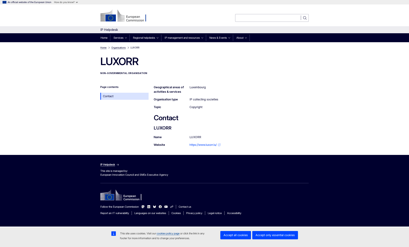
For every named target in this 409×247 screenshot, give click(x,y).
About (239, 37)
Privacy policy (194, 213)
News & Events (218, 37)
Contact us (185, 206)
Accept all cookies (236, 235)
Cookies (176, 213)
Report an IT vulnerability (114, 213)
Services (118, 37)
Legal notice (215, 213)
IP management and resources (182, 37)
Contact (108, 96)
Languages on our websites (150, 213)
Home (104, 37)
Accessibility (234, 213)
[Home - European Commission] (126, 16)
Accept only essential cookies (275, 235)
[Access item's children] (127, 37)
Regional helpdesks (144, 37)
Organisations (118, 47)
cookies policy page (168, 233)
